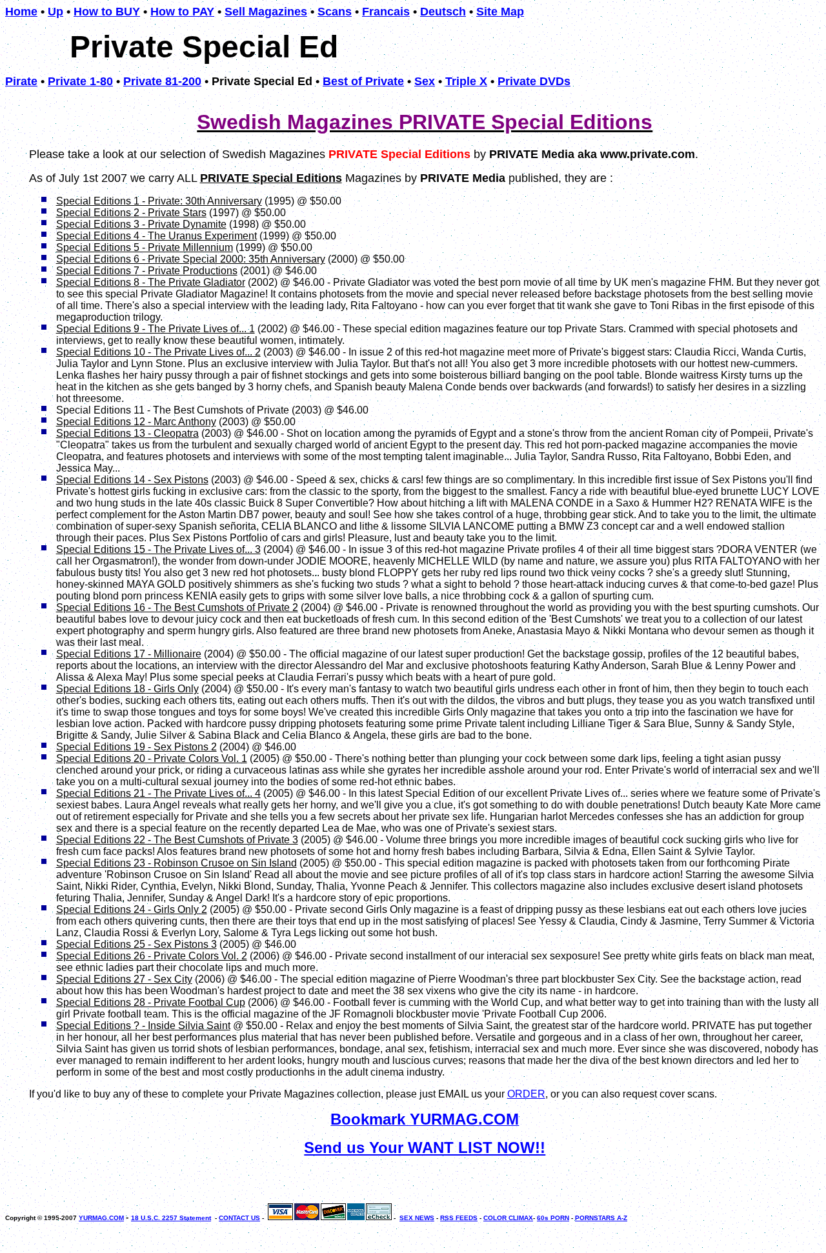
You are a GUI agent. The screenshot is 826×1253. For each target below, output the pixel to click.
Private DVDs (534, 81)
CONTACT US (239, 1217)
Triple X (466, 81)
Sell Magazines (266, 11)
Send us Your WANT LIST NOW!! (424, 1147)
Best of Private (363, 81)
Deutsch (443, 11)
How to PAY (182, 11)
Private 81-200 (162, 81)
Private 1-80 (80, 81)
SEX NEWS (416, 1217)
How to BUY (107, 11)
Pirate (21, 81)
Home (21, 11)
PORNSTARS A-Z (601, 1217)
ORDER (526, 1093)
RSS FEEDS (459, 1217)
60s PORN (553, 1217)
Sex (424, 81)
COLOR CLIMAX (508, 1217)
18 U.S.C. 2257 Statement (171, 1217)
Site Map (500, 11)
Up (55, 11)
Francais (386, 11)
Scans (334, 11)
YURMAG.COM (101, 1217)
